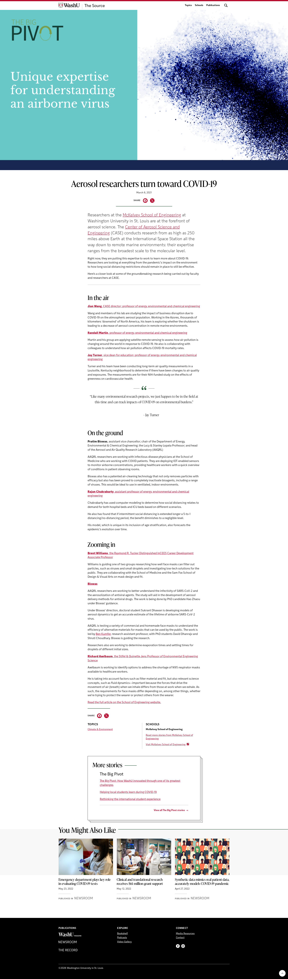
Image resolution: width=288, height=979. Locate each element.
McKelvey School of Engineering (152, 215)
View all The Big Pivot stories (169, 810)
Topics (188, 5)
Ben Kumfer (103, 634)
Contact (180, 938)
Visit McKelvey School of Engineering (166, 744)
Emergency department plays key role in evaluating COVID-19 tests (84, 881)
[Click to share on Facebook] (145, 200)
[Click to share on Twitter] (152, 200)
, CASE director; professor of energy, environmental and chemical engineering (144, 306)
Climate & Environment (100, 729)
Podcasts (122, 938)
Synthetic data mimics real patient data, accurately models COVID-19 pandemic (202, 881)
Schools (199, 5)
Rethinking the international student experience (130, 799)
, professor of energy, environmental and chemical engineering (137, 333)
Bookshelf (122, 933)
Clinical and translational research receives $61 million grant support (140, 881)
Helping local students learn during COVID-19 (128, 792)
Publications (213, 5)
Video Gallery (124, 942)
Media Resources (185, 933)
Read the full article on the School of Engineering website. (124, 702)
